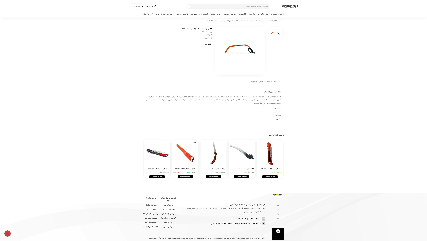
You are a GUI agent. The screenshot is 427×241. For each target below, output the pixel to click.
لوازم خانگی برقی (263, 14)
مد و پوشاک (215, 14)
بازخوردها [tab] (253, 81)
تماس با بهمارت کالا (167, 218)
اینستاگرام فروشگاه (150, 226)
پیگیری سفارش (167, 226)
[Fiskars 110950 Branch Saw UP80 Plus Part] (242, 153)
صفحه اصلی (281, 21)
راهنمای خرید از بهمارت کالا (168, 199)
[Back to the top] (278, 231)
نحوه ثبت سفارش (151, 205)
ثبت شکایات (168, 222)
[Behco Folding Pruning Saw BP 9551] (270, 153)
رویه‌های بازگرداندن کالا (150, 213)
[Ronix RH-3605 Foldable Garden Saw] (157, 153)
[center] (189, 6)
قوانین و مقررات (150, 209)
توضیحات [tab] (278, 82)
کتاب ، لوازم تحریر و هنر (198, 14)
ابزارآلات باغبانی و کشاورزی (240, 21)
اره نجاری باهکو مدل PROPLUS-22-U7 (186, 168)
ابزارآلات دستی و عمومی (256, 21)
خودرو (251, 14)
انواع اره (229, 21)
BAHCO (278, 111)
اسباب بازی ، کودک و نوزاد (164, 14)
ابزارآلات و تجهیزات (277, 14)
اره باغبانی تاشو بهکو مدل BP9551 (271, 168)
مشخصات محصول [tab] (265, 81)
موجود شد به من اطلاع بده (197, 50)
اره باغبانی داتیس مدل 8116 (217, 168)
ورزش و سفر (148, 14)
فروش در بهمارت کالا (168, 209)
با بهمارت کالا (168, 205)
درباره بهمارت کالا (150, 222)
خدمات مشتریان (151, 198)
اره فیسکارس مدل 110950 (246, 168)
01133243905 (241, 219)
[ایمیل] (278, 218)
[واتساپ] (278, 214)
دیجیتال (241, 14)
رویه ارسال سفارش (168, 213)
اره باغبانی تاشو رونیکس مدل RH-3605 (158, 168)
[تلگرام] (278, 205)
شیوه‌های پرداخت (151, 218)
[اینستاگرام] (278, 210)
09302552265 (254, 219)
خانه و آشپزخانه (228, 14)
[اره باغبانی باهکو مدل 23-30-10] (278, 194)
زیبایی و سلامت (182, 14)
